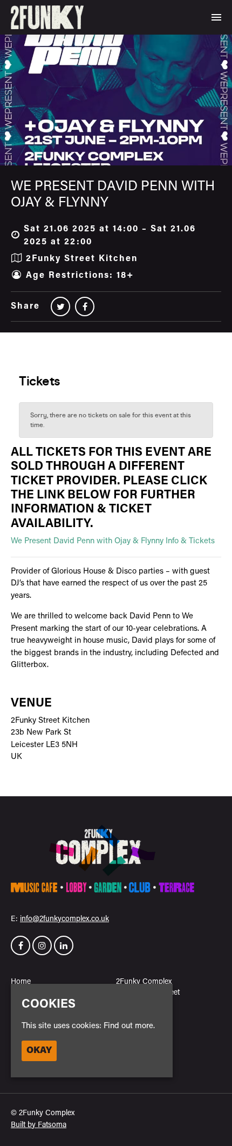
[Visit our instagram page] (42, 947)
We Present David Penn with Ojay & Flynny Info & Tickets (113, 541)
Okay (39, 1050)
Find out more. (129, 1026)
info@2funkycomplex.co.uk (64, 919)
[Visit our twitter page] (60, 307)
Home (21, 982)
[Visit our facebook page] (84, 307)
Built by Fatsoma (38, 1125)
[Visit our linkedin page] (63, 947)
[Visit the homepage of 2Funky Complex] (47, 17)
